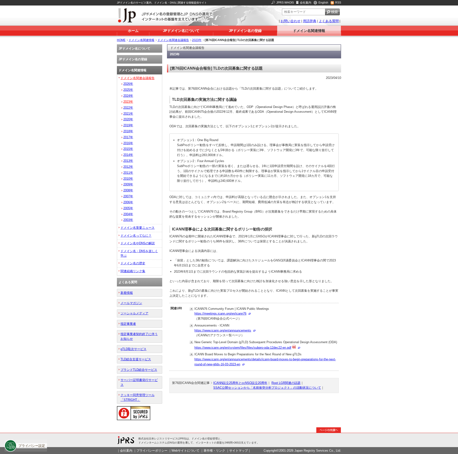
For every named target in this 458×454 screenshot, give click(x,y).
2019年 (128, 125)
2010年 (128, 178)
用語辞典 (309, 21)
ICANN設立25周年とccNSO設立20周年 (240, 383)
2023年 (197, 40)
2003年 (128, 220)
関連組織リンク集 (132, 271)
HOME (121, 40)
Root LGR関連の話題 (286, 383)
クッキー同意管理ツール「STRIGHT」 (137, 397)
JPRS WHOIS (285, 2)
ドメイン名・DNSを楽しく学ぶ (139, 253)
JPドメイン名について (181, 31)
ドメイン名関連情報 (309, 31)
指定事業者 (128, 324)
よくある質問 (329, 21)
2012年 (128, 166)
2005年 (128, 208)
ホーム (133, 31)
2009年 (128, 184)
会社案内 (305, 2)
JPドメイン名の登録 (245, 31)
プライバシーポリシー (151, 450)
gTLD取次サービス (133, 349)
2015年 (128, 149)
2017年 (128, 137)
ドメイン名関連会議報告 (173, 40)
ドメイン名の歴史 (132, 263)
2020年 (128, 119)
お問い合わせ (291, 21)
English (323, 2)
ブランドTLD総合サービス (138, 370)
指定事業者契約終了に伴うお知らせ (139, 336)
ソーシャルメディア (134, 313)
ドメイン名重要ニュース (137, 228)
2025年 (128, 90)
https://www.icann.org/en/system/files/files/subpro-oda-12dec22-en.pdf (242, 347)
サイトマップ (238, 450)
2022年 (128, 107)
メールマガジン (131, 303)
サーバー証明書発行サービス (139, 382)
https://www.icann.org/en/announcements (222, 330)
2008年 (128, 190)
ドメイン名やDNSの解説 (137, 243)
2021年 (128, 113)
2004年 (128, 214)
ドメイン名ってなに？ (135, 235)
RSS (338, 2)
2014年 (128, 155)
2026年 (128, 84)
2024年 (128, 95)
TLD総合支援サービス (135, 359)
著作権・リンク (214, 450)
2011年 (128, 172)
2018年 (128, 131)
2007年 (128, 196)
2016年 (128, 143)
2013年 (128, 161)
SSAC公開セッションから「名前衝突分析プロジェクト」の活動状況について (267, 387)
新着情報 (126, 293)
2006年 (128, 202)
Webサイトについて (185, 450)
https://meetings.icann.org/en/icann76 (220, 313)
